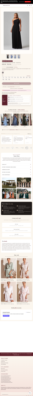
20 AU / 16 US (24, 77)
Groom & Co (29, 353)
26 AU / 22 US (3, 79)
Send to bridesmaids (20, 88)
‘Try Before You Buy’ (4, 360)
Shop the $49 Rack (27, 1)
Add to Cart (16, 83)
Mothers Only (14, 353)
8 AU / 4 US (6, 77)
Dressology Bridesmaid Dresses (6, 381)
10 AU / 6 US (9, 77)
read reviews (16, 67)
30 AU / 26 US (9, 79)
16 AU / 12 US (18, 77)
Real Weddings (3, 364)
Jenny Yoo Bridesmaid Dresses (6, 375)
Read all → (29, 133)
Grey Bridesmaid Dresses (12, 92)
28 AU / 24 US (6, 79)
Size (2, 75)
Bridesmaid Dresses (11, 93)
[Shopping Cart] (27, 5)
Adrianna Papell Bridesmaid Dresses (6, 382)
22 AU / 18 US (27, 77)
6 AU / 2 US (3, 77)
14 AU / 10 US (15, 77)
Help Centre (3, 368)
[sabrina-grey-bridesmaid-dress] (16, 31)
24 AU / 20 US (30, 77)
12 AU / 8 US (12, 77)
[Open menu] (31, 5)
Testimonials (3, 361)
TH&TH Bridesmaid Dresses (5, 380)
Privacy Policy (3, 371)
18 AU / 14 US (21, 77)
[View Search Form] (29, 5)
